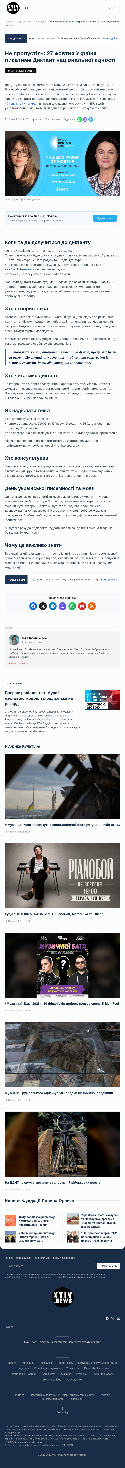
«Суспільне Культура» (21, 103)
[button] (26, 8)
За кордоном (74, 1379)
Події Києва (46, 1362)
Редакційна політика (43, 1395)
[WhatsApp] (79, 119)
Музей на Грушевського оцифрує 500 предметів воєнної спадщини (59, 1092)
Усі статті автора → (19, 663)
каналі (29, 269)
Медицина (22, 1368)
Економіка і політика (96, 1368)
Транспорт (72, 1368)
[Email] (82, 606)
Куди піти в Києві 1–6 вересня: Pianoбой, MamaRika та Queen (54, 913)
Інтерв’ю (81, 1374)
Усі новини (27, 1362)
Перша (12, 1362)
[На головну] (14, 8)
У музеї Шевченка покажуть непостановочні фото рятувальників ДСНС (62, 824)
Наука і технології (102, 1374)
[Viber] (85, 119)
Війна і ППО (65, 1362)
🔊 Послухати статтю (22, 71)
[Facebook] (33, 606)
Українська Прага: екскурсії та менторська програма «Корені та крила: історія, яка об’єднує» (99, 1220)
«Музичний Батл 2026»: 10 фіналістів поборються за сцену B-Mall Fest (62, 1003)
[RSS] (92, 606)
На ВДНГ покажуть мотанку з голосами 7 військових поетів (52, 1182)
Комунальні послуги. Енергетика (97, 1362)
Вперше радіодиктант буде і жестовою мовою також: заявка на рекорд (39, 698)
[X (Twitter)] (43, 606)
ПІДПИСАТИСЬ (109, 1266)
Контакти (19, 1395)
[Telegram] (90, 119)
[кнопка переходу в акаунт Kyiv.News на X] (112, 1318)
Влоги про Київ (52, 1379)
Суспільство (48, 1374)
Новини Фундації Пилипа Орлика (39, 1200)
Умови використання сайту (78, 1395)
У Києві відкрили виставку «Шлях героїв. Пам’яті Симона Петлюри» (37, 1237)
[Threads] (118, 1318)
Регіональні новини (24, 1374)
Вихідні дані (76, 1399)
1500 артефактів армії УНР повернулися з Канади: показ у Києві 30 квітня (99, 1237)
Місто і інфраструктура (47, 1368)
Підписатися (105, 218)
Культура (36, 119)
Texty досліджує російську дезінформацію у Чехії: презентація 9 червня (37, 1221)
